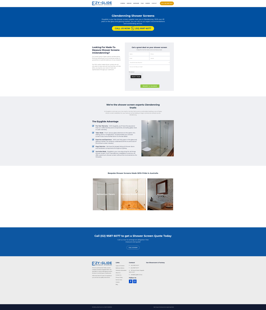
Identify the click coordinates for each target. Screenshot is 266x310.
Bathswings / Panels (106, 194)
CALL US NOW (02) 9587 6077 (133, 28)
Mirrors (129, 3)
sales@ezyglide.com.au (136, 274)
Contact (154, 3)
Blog (117, 284)
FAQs (142, 3)
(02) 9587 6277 (135, 268)
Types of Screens (120, 265)
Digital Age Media (170, 307)
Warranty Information (121, 270)
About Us (118, 272)
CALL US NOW (133, 247)
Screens (122, 3)
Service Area (119, 279)
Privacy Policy (119, 277)
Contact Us (118, 275)
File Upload (131, 72)
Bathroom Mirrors (120, 268)
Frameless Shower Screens (133, 194)
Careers (147, 3)
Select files (136, 76)
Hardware (136, 3)
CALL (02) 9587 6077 (167, 3)
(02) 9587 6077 (135, 265)
